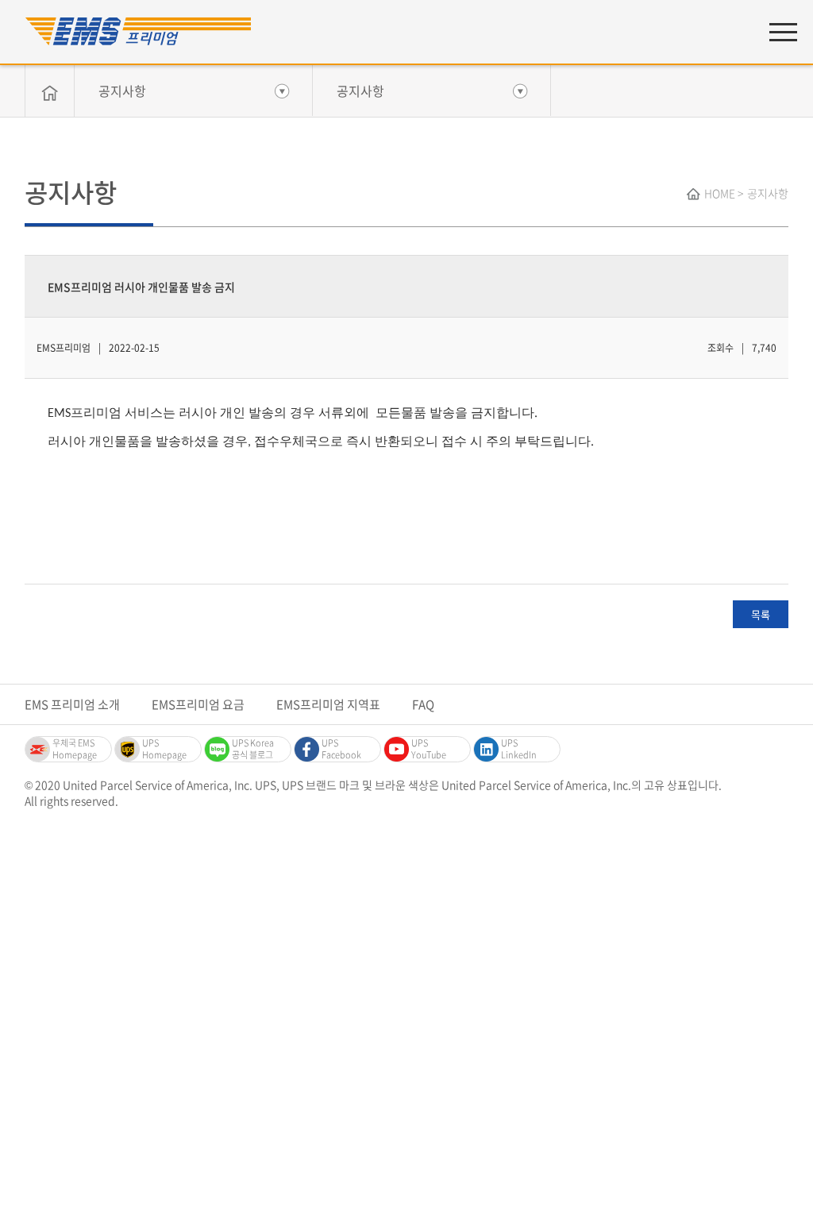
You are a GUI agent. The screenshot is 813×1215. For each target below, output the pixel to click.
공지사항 (122, 90)
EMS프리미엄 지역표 (328, 704)
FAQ (423, 704)
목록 (760, 614)
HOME (719, 193)
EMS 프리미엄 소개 (72, 704)
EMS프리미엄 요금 (198, 704)
